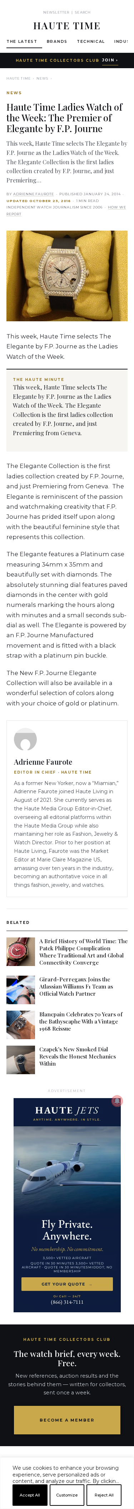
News (42, 78)
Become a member (67, 1420)
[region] (67, 1506)
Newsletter (56, 12)
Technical (91, 41)
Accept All (30, 1495)
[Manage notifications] (117, 1101)
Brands (57, 41)
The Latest (22, 41)
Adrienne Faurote (33, 194)
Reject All (104, 1495)
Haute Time (18, 78)
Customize (67, 1495)
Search (82, 12)
